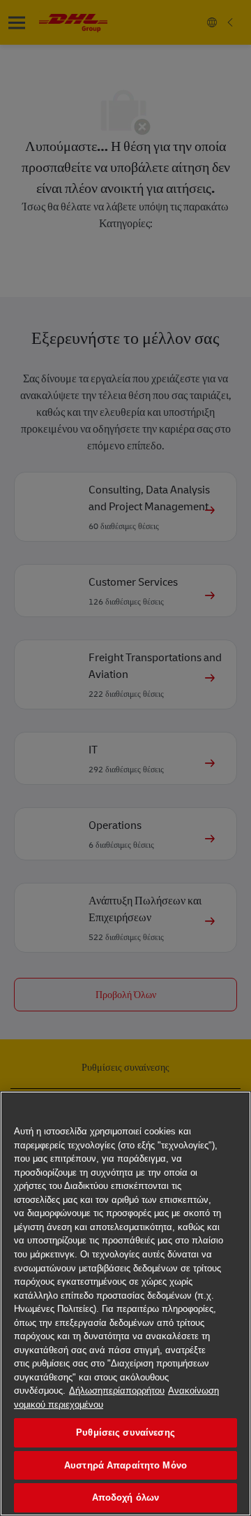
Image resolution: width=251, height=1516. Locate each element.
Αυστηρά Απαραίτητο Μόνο (125, 1465)
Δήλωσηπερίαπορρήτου (117, 1390)
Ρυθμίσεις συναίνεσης (125, 1432)
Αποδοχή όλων (126, 1497)
